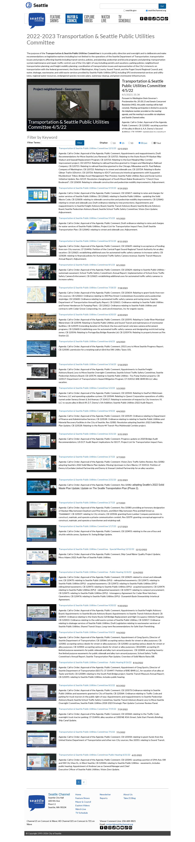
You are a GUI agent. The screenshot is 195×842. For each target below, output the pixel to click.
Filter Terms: (34, 142)
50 (132, 143)
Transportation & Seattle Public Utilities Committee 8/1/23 (87, 264)
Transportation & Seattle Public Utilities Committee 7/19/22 (87, 709)
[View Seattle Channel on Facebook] (102, 827)
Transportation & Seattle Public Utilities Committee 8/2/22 (87, 685)
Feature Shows (55, 18)
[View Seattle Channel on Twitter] (106, 827)
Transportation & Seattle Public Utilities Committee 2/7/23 (87, 502)
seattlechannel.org (157, 10)
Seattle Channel (59, 794)
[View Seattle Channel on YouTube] (122, 827)
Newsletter (105, 794)
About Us (128, 794)
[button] (73, 105)
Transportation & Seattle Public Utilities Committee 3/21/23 (87, 433)
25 (123, 143)
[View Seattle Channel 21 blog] (126, 827)
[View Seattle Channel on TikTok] (114, 827)
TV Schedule (125, 18)
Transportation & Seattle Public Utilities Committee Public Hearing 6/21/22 (94, 754)
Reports (104, 798)
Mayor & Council (72, 18)
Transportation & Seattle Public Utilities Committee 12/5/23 (87, 148)
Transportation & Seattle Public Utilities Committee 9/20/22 (87, 605)
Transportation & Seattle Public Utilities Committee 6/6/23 (87, 341)
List (145, 143)
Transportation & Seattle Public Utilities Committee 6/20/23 (87, 314)
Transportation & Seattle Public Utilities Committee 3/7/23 (87, 456)
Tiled (158, 143)
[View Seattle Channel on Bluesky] (118, 827)
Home (78, 794)
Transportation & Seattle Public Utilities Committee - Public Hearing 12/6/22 (95, 572)
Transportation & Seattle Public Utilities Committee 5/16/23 (87, 364)
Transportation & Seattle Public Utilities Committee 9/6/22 (87, 632)
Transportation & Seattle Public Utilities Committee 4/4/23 (87, 411)
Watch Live (105, 18)
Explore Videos (89, 18)
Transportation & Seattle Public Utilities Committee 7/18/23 (87, 287)
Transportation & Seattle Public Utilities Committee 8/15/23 (87, 241)
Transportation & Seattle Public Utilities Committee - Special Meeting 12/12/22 (96, 549)
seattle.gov (131, 10)
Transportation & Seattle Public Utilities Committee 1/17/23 (87, 526)
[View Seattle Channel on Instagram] (110, 827)
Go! (162, 6)
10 (114, 143)
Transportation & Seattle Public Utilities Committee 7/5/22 (87, 731)
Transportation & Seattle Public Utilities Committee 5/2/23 (87, 388)
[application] (73, 105)
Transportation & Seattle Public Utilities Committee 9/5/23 (87, 218)
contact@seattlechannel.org (119, 824)
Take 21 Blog (129, 798)
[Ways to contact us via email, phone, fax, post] (130, 827)
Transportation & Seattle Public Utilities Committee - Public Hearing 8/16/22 (95, 662)
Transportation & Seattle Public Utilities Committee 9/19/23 (87, 188)
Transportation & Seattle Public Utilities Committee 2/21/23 (87, 479)
